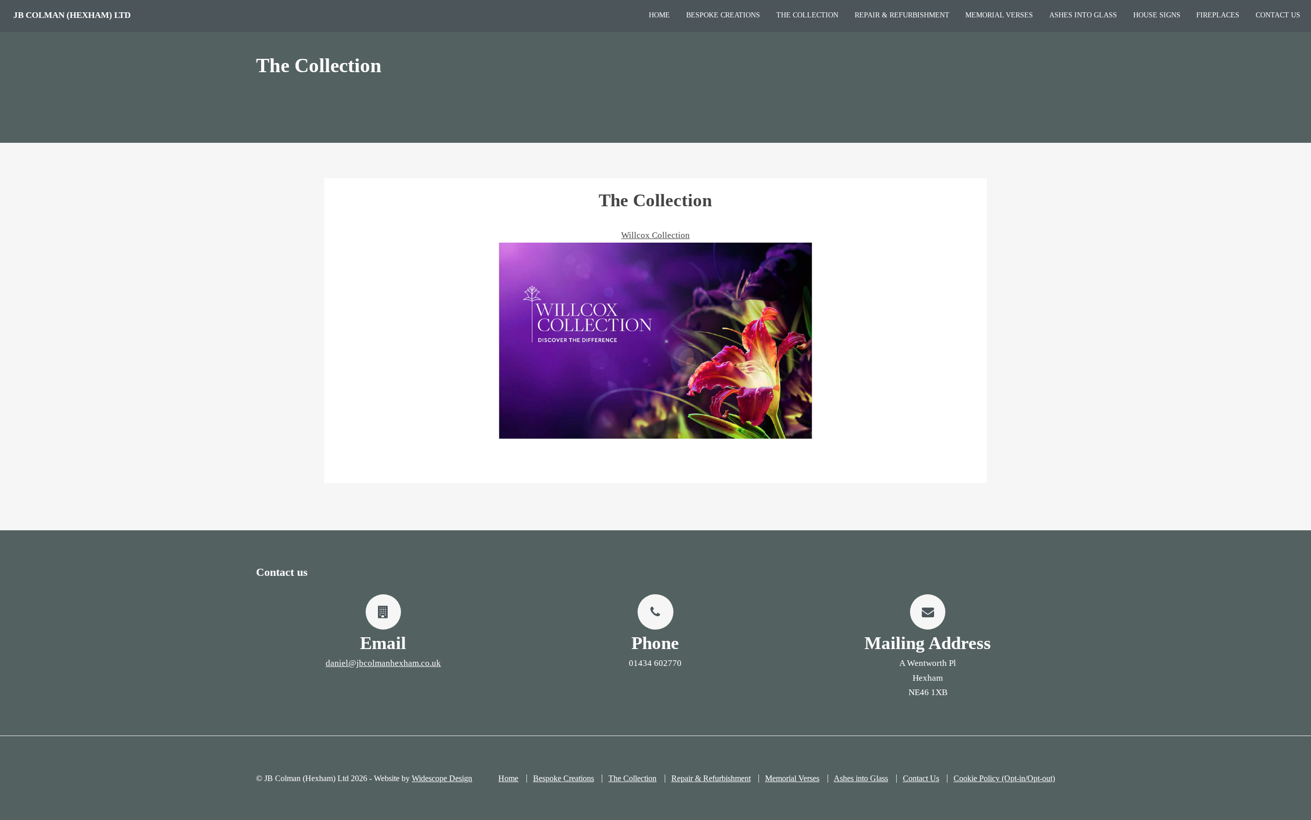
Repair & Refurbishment (902, 15)
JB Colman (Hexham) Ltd (72, 15)
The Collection (807, 15)
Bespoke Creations (723, 15)
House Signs (1156, 15)
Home (659, 15)
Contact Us (1278, 15)
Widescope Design (442, 778)
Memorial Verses (999, 15)
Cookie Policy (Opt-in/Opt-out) (1004, 778)
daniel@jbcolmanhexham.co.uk (383, 663)
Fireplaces (1217, 15)
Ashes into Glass (1083, 15)
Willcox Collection (655, 235)
